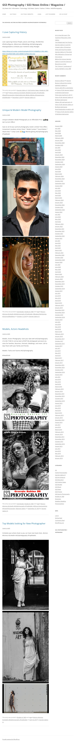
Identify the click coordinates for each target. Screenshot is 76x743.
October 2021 (59, 234)
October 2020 (59, 257)
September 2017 (60, 343)
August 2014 (58, 422)
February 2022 (59, 224)
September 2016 (60, 372)
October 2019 (59, 286)
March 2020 (58, 274)
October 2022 (59, 207)
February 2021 (59, 253)
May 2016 (58, 382)
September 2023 (60, 183)
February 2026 (59, 138)
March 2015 (58, 413)
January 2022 (59, 226)
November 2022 (60, 205)
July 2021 (57, 241)
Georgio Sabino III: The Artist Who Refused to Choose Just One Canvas (63, 54)
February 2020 (59, 277)
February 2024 (59, 176)
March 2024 (58, 174)
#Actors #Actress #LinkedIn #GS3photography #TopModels (26, 93)
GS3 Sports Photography (62, 494)
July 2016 (57, 377)
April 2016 (58, 384)
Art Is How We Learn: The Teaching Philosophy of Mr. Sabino (63, 37)
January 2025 (59, 155)
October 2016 (59, 370)
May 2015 (58, 408)
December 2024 (59, 157)
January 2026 (59, 140)
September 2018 (60, 317)
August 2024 (58, 167)
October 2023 (59, 181)
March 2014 (58, 430)
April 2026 (58, 133)
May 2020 (58, 269)
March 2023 (58, 198)
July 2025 (57, 147)
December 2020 (59, 255)
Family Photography (61, 473)
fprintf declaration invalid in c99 (64, 109)
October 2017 (59, 341)
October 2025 (59, 145)
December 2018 (59, 310)
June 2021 (58, 243)
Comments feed (60, 520)
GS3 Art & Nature (60, 477)
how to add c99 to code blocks (64, 88)
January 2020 (59, 279)
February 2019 (59, 305)
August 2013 (58, 446)
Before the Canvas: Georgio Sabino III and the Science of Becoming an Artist (63, 61)
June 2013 (58, 451)
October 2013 (59, 441)
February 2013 (59, 456)
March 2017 (58, 358)
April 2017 (58, 355)
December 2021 (59, 229)
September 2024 (60, 164)
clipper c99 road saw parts (62, 102)
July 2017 (57, 348)
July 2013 (57, 449)
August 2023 (58, 186)
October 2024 (59, 162)
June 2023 (58, 191)
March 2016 (58, 386)
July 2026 (57, 128)
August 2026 (58, 126)
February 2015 (59, 415)
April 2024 (58, 171)
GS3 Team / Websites (27, 14)
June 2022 (58, 217)
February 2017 (59, 360)
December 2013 (59, 437)
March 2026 (58, 136)
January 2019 (59, 308)
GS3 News (58, 489)
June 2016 (58, 379)
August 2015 (58, 403)
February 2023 (59, 200)
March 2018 (58, 332)
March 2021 (58, 250)
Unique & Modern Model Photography (21, 109)
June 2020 (58, 267)
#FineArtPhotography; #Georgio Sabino (14, 508)
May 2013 (58, 453)
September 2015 (60, 401)
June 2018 (58, 324)
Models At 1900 (43, 90)
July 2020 (57, 265)
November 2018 (60, 312)
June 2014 (58, 427)
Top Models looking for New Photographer (23, 523)
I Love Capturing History (14, 32)
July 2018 (57, 322)
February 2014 (59, 432)
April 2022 (58, 222)
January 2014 (59, 434)
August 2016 (58, 375)
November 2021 (60, 231)
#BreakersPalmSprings (39, 314)
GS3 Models (20, 312)
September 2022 (60, 210)
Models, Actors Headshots (15, 328)
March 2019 (58, 303)
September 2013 (60, 444)
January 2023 (59, 202)
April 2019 (58, 300)
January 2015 (59, 418)
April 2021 (58, 248)
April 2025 (58, 152)
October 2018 (59, 315)
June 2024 (58, 169)
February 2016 (59, 389)
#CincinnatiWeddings (8, 316)
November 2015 (60, 396)
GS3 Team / (13, 14)
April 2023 (58, 195)
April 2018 (58, 329)
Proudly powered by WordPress (11, 739)
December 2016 (59, 365)
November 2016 (60, 367)
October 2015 (59, 398)
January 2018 (59, 336)
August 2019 (58, 291)
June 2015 (58, 406)
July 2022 (57, 214)
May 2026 (58, 131)
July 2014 (57, 425)
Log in (57, 516)
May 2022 (58, 219)
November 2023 (60, 179)
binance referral (59, 81)
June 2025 (58, 150)
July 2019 (57, 293)
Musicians (58, 499)
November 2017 (60, 339)
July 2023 (57, 188)
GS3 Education (59, 480)
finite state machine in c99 (62, 95)
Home (4, 14)
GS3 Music (58, 487)
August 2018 (58, 320)
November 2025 (60, 143)
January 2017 (59, 363)
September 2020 (60, 260)
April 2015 (58, 410)
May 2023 (58, 193)
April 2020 (58, 272)
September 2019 (60, 288)
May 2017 (58, 353)
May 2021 (58, 245)
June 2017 (58, 351)
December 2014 (59, 420)
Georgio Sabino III (22, 90)
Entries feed (58, 518)
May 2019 (58, 298)
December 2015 (59, 394)
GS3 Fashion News (33, 90)
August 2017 (58, 346)
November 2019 (60, 284)
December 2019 (59, 281)
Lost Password (50, 14)
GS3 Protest (58, 492)
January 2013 (59, 458)
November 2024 (60, 159)
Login (39, 14)
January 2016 (59, 391)
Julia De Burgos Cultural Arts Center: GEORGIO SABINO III (63, 83)
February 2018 (59, 334)
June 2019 (58, 296)
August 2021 (58, 238)
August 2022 (58, 212)
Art (56, 470)
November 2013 (60, 439)
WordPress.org (59, 523)
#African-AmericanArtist (40, 506)
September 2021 (60, 236)
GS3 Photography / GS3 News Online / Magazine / (33, 5)
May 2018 (58, 327)
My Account (63, 14)
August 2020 (58, 262)
